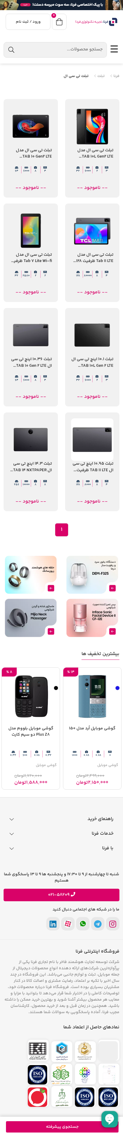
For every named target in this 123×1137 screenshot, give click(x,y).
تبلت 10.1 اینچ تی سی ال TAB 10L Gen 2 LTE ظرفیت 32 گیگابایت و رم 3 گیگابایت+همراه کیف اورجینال (92, 362)
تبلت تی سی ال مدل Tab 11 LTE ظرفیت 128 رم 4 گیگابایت (94, 258)
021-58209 (59, 895)
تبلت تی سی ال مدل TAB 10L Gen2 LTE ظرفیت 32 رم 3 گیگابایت (95, 153)
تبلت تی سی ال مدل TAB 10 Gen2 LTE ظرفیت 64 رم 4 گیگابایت (34, 153)
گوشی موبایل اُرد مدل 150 (92, 728)
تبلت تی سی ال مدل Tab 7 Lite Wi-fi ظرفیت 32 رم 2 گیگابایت (31, 258)
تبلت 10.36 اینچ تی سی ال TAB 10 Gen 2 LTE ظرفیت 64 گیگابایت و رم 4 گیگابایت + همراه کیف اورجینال (31, 362)
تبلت (100, 76)
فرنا (116, 76)
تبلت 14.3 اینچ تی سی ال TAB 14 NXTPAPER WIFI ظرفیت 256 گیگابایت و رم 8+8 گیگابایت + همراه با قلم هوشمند (32, 467)
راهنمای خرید (100, 819)
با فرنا (107, 848)
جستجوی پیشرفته (62, 1127)
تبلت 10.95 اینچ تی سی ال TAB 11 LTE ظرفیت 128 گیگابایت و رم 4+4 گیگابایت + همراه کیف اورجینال (93, 467)
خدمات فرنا (102, 833)
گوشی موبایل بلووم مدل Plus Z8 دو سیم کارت (30, 731)
